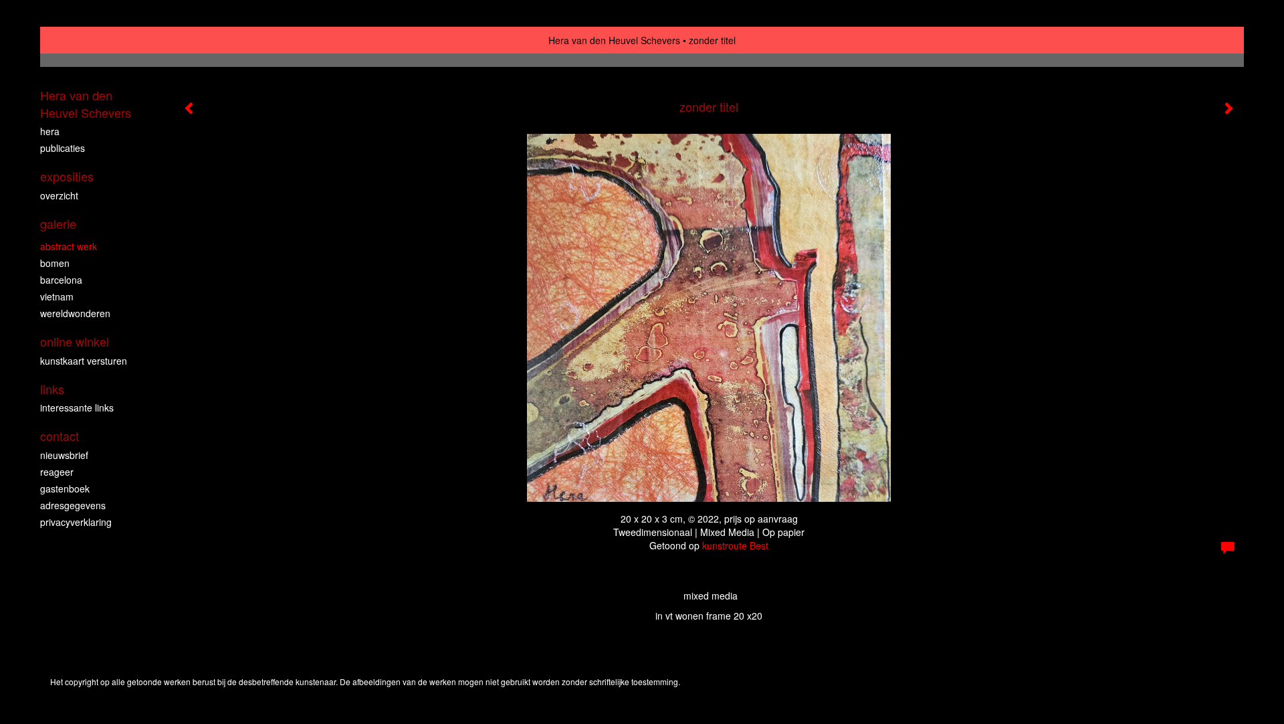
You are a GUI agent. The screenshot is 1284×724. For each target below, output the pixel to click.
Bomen (55, 263)
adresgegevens (73, 505)
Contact (59, 436)
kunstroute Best (735, 545)
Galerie (58, 223)
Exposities (67, 176)
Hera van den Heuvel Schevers (614, 40)
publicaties (62, 148)
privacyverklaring (76, 522)
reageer (57, 471)
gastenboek (65, 488)
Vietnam (57, 296)
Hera (50, 131)
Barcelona (61, 279)
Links (52, 389)
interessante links (77, 407)
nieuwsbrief (64, 455)
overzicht (59, 195)
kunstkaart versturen (83, 360)
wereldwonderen (75, 313)
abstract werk (68, 246)
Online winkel (74, 341)
